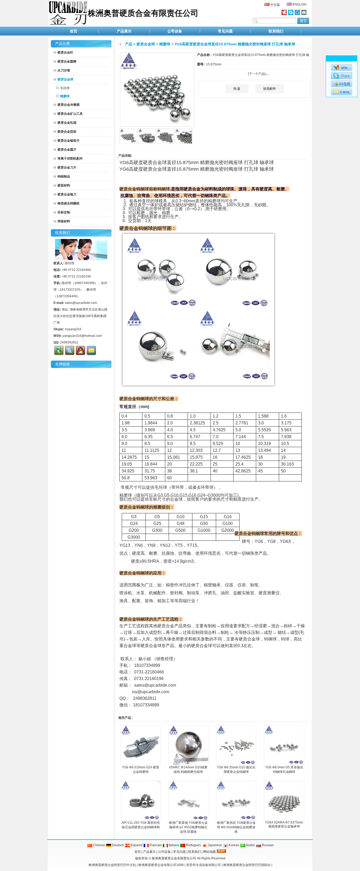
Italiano (173, 845)
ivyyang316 (73, 329)
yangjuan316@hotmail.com (82, 336)
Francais (155, 845)
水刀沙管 (63, 70)
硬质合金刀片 (66, 167)
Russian (267, 845)
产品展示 (124, 31)
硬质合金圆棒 (66, 61)
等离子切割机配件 (70, 158)
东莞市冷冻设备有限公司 (203, 865)
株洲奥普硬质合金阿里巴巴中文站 (112, 865)
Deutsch (117, 845)
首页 (73, 31)
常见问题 (225, 31)
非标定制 (63, 212)
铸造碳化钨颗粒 (68, 203)
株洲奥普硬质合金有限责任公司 (174, 858)
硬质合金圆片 (66, 149)
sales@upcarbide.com (81, 303)
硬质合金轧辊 (66, 123)
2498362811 (69, 342)
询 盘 (236, 88)
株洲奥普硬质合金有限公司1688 (161, 865)
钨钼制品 (63, 176)
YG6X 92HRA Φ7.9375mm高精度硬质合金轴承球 (284, 824)
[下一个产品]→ (258, 74)
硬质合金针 (65, 52)
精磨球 (164, 44)
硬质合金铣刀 (66, 194)
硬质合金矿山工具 (70, 114)
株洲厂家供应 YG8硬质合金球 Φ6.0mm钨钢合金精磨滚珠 (236, 827)
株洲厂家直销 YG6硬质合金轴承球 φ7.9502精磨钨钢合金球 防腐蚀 (188, 827)
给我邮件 (269, 88)
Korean (233, 845)
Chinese (98, 845)
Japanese (214, 845)
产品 (128, 44)
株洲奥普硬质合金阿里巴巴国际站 (247, 865)
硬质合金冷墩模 (68, 105)
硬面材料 (63, 185)
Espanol (136, 845)
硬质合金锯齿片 (68, 140)
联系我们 (276, 31)
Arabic (250, 845)
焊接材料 (63, 221)
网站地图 (209, 852)
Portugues (193, 845)
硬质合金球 (146, 44)
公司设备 (174, 31)
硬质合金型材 (66, 131)
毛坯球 (65, 88)
